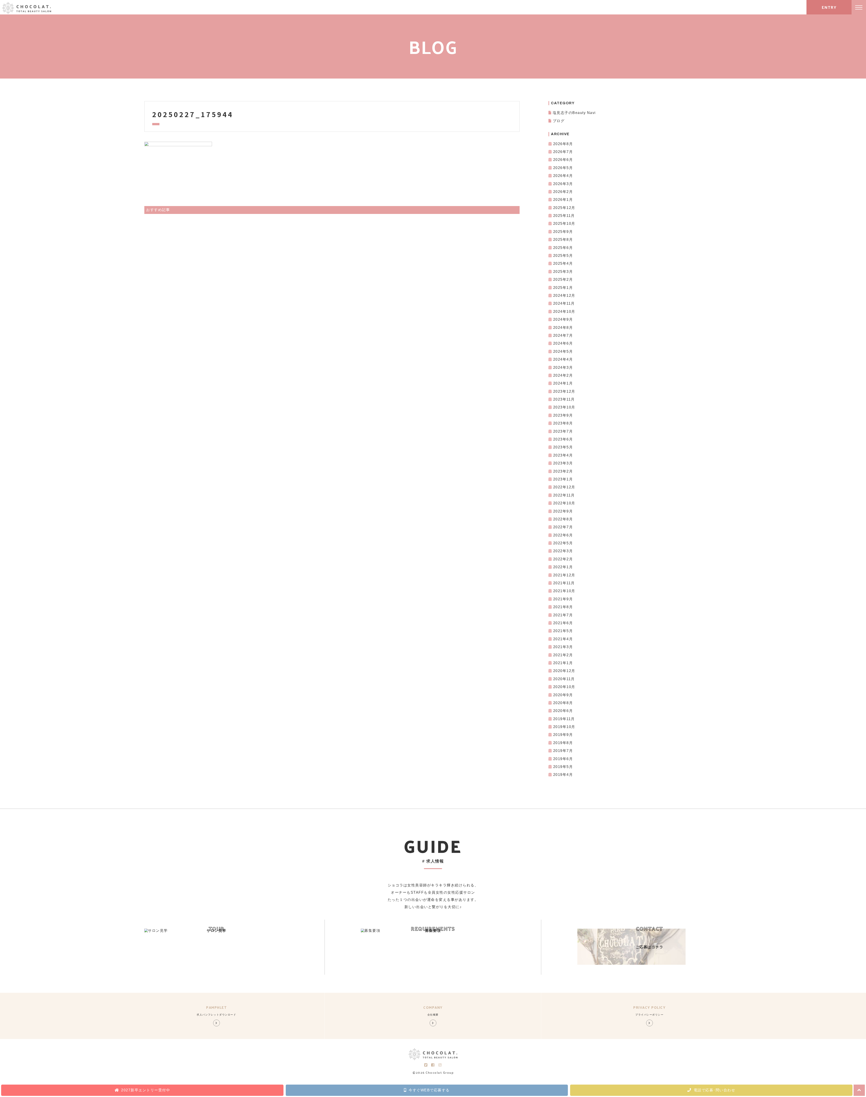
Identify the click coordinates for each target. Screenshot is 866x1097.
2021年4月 (563, 639)
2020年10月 (564, 687)
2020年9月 (563, 695)
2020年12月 (564, 671)
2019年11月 (564, 719)
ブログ (559, 121)
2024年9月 (563, 319)
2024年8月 (563, 327)
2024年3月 (563, 367)
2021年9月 (563, 599)
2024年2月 (563, 375)
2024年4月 (563, 359)
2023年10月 (564, 407)
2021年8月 (563, 607)
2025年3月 (563, 272)
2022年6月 (563, 535)
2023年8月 (563, 423)
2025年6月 (563, 248)
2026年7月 (563, 152)
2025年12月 (564, 208)
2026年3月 (563, 184)
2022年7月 (563, 527)
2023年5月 (563, 447)
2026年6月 (563, 160)
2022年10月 (564, 503)
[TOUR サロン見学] (156, 930)
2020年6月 (563, 711)
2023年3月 (563, 463)
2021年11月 (564, 583)
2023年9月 (563, 415)
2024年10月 (564, 311)
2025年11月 (564, 216)
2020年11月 (564, 679)
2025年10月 (564, 223)
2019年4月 (563, 775)
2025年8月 (563, 239)
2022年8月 (563, 519)
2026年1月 (563, 200)
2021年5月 (563, 631)
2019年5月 (563, 767)
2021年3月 (563, 647)
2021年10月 (564, 591)
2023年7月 (563, 431)
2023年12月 (564, 391)
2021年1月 (563, 663)
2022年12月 (564, 487)
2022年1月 (563, 567)
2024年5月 (563, 351)
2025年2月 (563, 279)
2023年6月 (563, 439)
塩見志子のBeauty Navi (574, 113)
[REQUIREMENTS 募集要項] (370, 930)
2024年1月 (563, 383)
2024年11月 (564, 303)
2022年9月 (563, 511)
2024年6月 (563, 343)
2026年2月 (563, 192)
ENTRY (829, 7)
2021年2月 (563, 655)
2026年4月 (563, 176)
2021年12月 (564, 575)
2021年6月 (563, 623)
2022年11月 (564, 495)
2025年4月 (563, 263)
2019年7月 (563, 751)
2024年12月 (564, 295)
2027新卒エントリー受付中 (145, 1090)
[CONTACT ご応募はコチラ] (631, 963)
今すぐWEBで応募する (429, 1090)
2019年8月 (563, 743)
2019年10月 (564, 727)
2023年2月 (563, 471)
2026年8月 (563, 144)
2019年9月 (563, 735)
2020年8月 (563, 703)
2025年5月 (563, 255)
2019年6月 (563, 759)
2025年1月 (563, 288)
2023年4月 (563, 455)
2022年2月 (563, 559)
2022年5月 (563, 543)
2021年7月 (563, 615)
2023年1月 (563, 479)
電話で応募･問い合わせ (714, 1090)
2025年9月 (563, 232)
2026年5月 (563, 168)
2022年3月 (563, 551)
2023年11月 (564, 399)
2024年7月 (563, 335)
